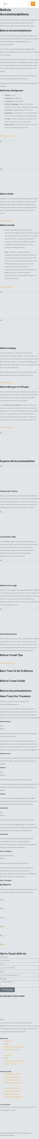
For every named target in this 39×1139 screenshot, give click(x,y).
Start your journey (6, 136)
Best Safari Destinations (13, 1083)
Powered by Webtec (7, 1135)
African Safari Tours (12, 1080)
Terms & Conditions (12, 1050)
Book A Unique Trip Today (14, 1047)
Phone (2, 964)
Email (2, 971)
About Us (8, 1041)
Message (3, 979)
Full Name (4, 957)
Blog (6, 1044)
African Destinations (12, 1077)
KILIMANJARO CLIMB (12, 1074)
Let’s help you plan (7, 663)
